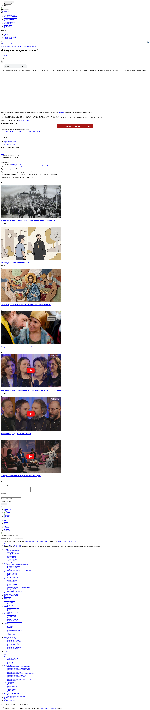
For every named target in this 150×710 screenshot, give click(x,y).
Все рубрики (7, 26)
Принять (59, 708)
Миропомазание (11, 689)
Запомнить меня (6, 501)
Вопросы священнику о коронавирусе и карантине (20, 673)
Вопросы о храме (11, 680)
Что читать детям (11, 588)
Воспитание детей (9, 583)
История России (11, 610)
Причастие (10, 685)
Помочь (6, 8)
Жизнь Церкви (32, 46)
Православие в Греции (13, 643)
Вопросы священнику (9, 22)
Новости (6, 20)
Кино (8, 631)
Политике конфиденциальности (47, 708)
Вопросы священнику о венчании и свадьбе (18, 668)
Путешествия (7, 597)
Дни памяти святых (12, 567)
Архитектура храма (12, 580)
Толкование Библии (12, 559)
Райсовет (6, 34)
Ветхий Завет (10, 552)
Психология (7, 613)
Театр (8, 633)
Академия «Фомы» (9, 19)
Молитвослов (7, 23)
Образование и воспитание (11, 595)
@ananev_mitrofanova (23, 120)
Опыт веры (10, 602)
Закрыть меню (4, 9)
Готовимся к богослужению (11, 693)
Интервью (6, 650)
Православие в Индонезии (14, 647)
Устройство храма (11, 581)
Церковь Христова (23, 46)
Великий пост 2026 (12, 659)
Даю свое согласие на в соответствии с (31, 166)
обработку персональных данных (23, 166)
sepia (7, 55)
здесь (38, 160)
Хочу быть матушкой (9, 144)
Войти (11, 43)
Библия (6, 549)
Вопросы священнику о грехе (15, 672)
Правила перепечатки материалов (13, 545)
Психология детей (12, 585)
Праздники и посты (9, 657)
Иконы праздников (12, 574)
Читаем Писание (11, 557)
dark (4, 55)
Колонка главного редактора (11, 594)
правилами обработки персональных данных (36, 541)
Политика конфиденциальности (12, 543)
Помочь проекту (5, 162)
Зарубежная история (12, 612)
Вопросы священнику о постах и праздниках (19, 570)
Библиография (11, 562)
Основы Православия (9, 15)
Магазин (6, 522)
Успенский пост (11, 661)
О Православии (11, 605)
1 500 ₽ (2, 152)
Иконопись (10, 627)
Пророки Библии (11, 556)
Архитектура (10, 624)
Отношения (7, 592)
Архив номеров (8, 530)
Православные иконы (9, 571)
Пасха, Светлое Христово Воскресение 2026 (19, 564)
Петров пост (10, 662)
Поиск (5, 5)
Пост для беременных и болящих (16, 664)
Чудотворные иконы (12, 577)
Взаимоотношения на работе (14, 622)
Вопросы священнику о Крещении (16, 676)
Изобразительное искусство (14, 630)
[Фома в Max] (5, 518)
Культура (6, 623)
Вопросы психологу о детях (14, 591)
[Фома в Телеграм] (7, 512)
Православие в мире (9, 637)
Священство (10, 692)
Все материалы (8, 25)
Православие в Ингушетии (14, 645)
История (6, 606)
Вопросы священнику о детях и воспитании (18, 587)
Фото (5, 652)
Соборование (10, 690)
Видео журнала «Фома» (10, 141)
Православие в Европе (13, 644)
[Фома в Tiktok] (6, 513)
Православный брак (12, 620)
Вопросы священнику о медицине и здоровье (19, 679)
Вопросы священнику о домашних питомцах (19, 671)
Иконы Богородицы (12, 573)
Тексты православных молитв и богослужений (16, 701)
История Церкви (11, 609)
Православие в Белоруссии (14, 641)
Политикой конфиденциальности (51, 166)
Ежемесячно (15, 157)
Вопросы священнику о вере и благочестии (18, 666)
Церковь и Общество (9, 700)
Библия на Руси (11, 560)
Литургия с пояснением (13, 694)
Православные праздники (11, 563)
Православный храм (9, 578)
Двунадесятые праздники (13, 566)
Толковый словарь (12, 634)
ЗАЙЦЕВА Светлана (22, 131)
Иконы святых (11, 576)
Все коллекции (8, 38)
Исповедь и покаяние (12, 686)
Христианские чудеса (12, 603)
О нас (5, 520)
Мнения (6, 651)
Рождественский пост (13, 658)
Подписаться (19, 538)
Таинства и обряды (9, 682)
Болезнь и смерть (11, 615)
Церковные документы (10, 699)
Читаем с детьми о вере (10, 37)
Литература (10, 626)
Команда (6, 526)
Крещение (9, 683)
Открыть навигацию (9, 2)
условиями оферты (16, 164)
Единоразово (6, 157)
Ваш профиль (7, 3)
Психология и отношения (10, 18)
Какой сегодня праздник (10, 33)
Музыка (9, 629)
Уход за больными (11, 616)
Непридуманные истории (10, 16)
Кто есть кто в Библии (13, 553)
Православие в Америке (13, 638)
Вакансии (6, 527)
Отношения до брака (12, 619)
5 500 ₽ (2, 154)
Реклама (6, 523)
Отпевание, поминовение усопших (16, 687)
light (2, 55)
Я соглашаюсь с (11, 164)
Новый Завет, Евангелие (13, 550)
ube (68, 126)
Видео (5, 654)
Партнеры (6, 529)
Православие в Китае (12, 648)
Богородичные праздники (14, 569)
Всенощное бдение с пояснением (16, 696)
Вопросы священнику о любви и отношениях (19, 678)
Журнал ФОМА (5, 46)
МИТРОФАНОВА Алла (35, 131)
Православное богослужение (11, 36)
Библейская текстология (13, 555)
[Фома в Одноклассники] (9, 511)
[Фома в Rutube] (6, 516)
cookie (18, 546)
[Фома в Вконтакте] (7, 509)
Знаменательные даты (13, 608)
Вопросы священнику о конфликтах (16, 675)
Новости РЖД (7, 598)
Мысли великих (11, 636)
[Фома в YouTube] (7, 515)
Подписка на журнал (9, 27)
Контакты (6, 524)
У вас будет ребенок (12, 590)
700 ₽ (2, 150)
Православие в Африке (13, 640)
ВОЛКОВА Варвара (10, 131)
